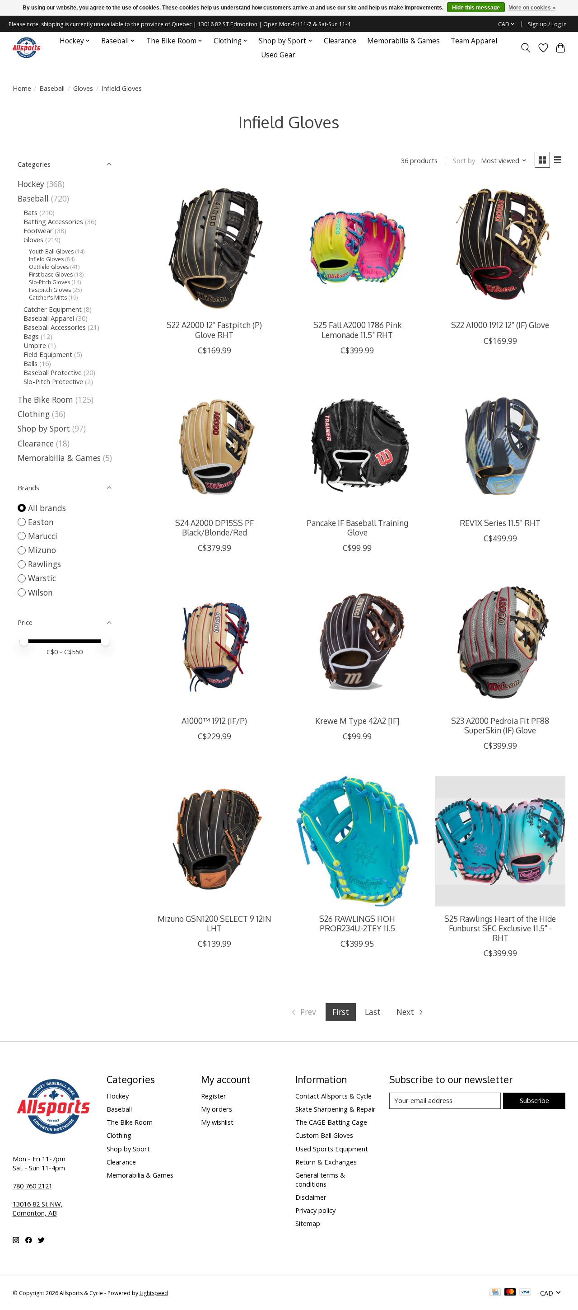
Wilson (40, 592)
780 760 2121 (32, 1185)
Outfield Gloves (49, 267)
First (340, 1011)
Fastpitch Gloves (50, 290)
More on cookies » (531, 8)
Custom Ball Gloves (324, 1135)
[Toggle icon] (525, 48)
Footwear (38, 230)
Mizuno (42, 550)
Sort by (464, 160)
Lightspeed (154, 1293)
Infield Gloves (46, 259)
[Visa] (525, 1292)
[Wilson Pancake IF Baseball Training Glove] (357, 445)
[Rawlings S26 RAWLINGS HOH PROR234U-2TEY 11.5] (357, 841)
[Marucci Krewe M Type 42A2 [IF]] (357, 643)
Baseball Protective (52, 372)
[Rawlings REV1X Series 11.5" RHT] (500, 445)
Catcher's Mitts (48, 297)
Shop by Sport (44, 428)
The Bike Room (45, 399)
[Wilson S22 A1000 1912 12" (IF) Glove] (500, 248)
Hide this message (476, 8)
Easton (41, 521)
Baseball (52, 88)
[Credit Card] (495, 1292)
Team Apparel (474, 41)
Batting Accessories (53, 221)
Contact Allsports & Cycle (333, 1095)
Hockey (31, 183)
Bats (30, 212)
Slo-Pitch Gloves (49, 282)
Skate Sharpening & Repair (335, 1108)
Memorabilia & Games (403, 41)
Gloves (83, 88)
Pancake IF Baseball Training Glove (357, 527)
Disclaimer (310, 1197)
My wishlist (217, 1122)
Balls (30, 363)
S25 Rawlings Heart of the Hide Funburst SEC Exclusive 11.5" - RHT (500, 928)
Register (213, 1095)
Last (373, 1011)
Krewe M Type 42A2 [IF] (357, 721)
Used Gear (278, 55)
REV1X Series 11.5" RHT (500, 523)
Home (22, 88)
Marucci (42, 536)
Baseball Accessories (54, 327)
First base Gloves (51, 274)
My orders (216, 1108)
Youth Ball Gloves (51, 251)
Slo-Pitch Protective (53, 381)
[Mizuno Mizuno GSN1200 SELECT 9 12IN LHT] (214, 841)
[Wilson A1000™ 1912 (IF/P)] (214, 643)
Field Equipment (47, 354)
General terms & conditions (320, 1179)
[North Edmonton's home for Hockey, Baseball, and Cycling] (26, 47)
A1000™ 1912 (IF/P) (214, 721)
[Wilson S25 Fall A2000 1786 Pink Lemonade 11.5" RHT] (357, 248)
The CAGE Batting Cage (331, 1122)
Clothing (34, 413)
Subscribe (534, 1100)
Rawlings (44, 564)
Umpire (34, 345)
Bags (31, 336)
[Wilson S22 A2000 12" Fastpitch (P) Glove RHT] (214, 248)
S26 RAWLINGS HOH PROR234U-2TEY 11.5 (357, 923)
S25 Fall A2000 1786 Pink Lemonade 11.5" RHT (357, 329)
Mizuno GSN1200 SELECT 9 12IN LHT (214, 923)
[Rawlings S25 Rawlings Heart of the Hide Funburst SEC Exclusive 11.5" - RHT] (500, 841)
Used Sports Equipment (331, 1148)
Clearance (340, 41)
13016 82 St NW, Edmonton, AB (38, 1208)
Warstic (42, 578)
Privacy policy (315, 1210)
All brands (47, 507)
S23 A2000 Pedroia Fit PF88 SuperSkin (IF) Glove (500, 725)
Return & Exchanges (326, 1161)
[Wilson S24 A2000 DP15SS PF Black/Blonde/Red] (214, 445)
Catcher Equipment (52, 309)
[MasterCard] (510, 1292)
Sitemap (307, 1223)
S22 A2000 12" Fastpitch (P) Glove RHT (214, 329)
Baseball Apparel (48, 318)
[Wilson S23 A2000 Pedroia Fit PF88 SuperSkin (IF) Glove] (500, 643)
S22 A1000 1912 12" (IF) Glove (500, 325)
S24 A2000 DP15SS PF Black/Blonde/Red (214, 527)
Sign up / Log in (547, 24)
